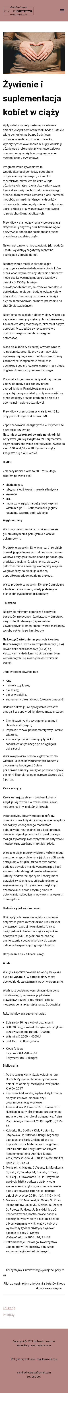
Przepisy (9, 1315)
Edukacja (9, 1308)
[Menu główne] (62, 10)
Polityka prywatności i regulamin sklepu (34, 1359)
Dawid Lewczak (46, 1341)
